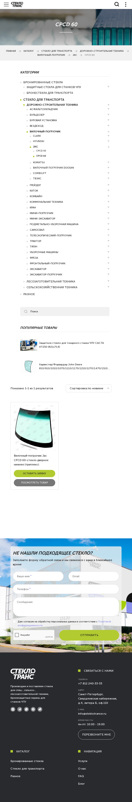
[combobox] (88, 388)
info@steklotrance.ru (92, 713)
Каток (34, 190)
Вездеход (36, 125)
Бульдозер (37, 114)
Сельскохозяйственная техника (52, 287)
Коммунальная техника (46, 201)
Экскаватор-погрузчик (46, 274)
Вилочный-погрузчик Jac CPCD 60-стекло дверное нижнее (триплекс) (31, 460)
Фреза (34, 257)
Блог (81, 783)
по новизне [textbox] (95, 388)
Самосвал (37, 229)
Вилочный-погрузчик (51, 55)
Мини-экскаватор (42, 218)
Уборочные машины (44, 252)
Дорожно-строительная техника (102, 51)
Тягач (33, 246)
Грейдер (35, 185)
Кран (33, 207)
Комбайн (36, 196)
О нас (82, 768)
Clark (37, 135)
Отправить (89, 635)
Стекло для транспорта (56, 51)
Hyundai (38, 141)
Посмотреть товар (34, 482)
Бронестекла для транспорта (50, 92)
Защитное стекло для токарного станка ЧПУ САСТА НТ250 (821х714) (71, 344)
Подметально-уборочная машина (54, 224)
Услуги (82, 761)
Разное (29, 294)
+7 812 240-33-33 (90, 683)
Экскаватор (38, 269)
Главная (11, 51)
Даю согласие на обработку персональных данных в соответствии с (64, 623)
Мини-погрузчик (41, 213)
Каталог (29, 51)
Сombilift (39, 173)
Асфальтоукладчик (44, 109)
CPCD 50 (41, 150)
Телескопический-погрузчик (51, 235)
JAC (75, 55)
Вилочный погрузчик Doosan (53, 167)
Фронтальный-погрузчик (47, 263)
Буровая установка (43, 120)
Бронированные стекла (43, 82)
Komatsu (39, 162)
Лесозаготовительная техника (51, 281)
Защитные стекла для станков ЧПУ (54, 87)
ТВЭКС (37, 178)
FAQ (81, 776)
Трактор (35, 241)
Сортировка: (79, 388)
